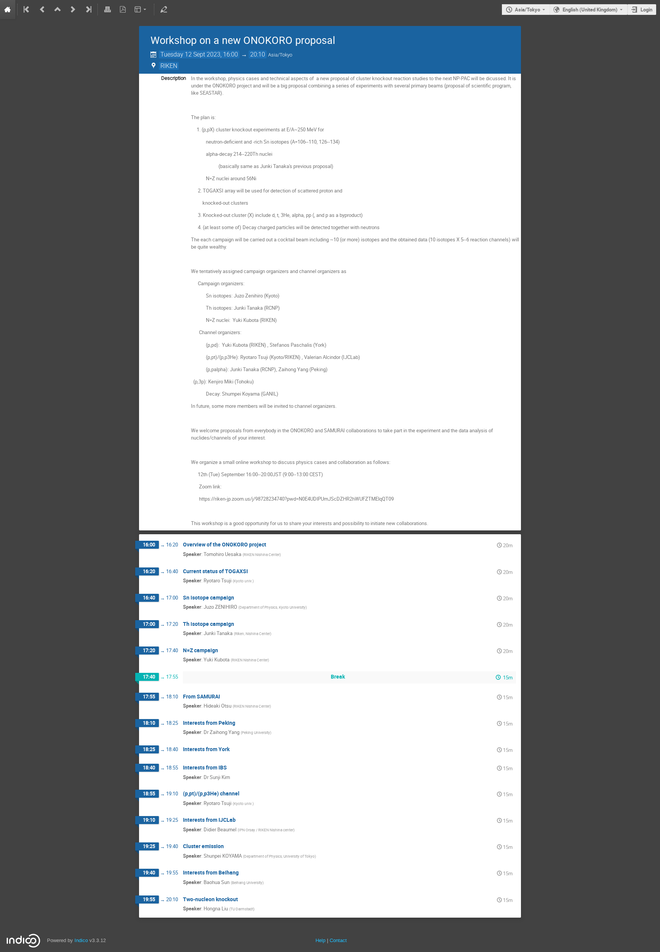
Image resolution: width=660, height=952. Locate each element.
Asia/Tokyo (527, 9)
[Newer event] (73, 9)
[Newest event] (87, 9)
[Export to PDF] (122, 9)
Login (646, 9)
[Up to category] (57, 9)
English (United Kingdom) (590, 9)
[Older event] (42, 9)
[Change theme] (141, 9)
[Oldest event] (27, 9)
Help (320, 940)
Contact (338, 940)
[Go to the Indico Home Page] (7, 9)
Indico (81, 940)
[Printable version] (107, 9)
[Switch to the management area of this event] (163, 9)
